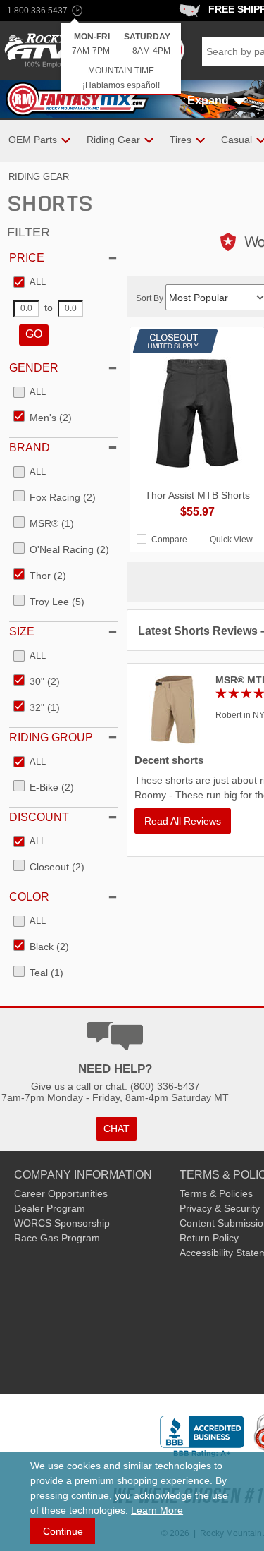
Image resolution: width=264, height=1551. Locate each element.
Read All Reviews (182, 821)
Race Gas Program (57, 1237)
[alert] (121, 59)
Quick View (231, 540)
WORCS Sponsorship (62, 1223)
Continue (63, 1531)
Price (26, 258)
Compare (169, 540)
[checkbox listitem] (29, 282)
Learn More (157, 1510)
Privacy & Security (220, 1208)
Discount (39, 817)
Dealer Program (49, 1208)
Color (29, 897)
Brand (29, 448)
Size (21, 632)
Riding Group (51, 737)
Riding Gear (38, 176)
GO (33, 334)
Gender (33, 368)
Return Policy (209, 1237)
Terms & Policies (216, 1193)
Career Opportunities (61, 1193)
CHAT (116, 1128)
